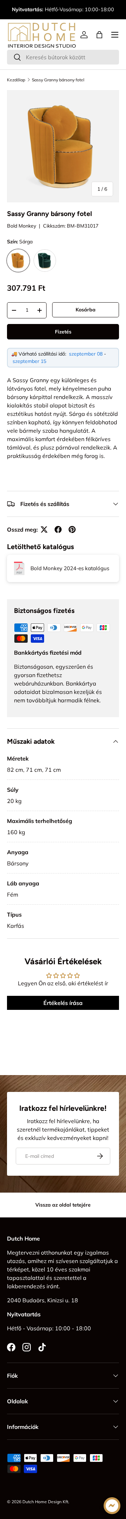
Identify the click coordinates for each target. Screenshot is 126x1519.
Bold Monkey (21, 226)
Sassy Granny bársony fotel (58, 80)
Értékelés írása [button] (63, 1002)
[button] (99, 34)
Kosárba (86, 309)
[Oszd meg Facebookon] (58, 529)
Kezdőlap (16, 80)
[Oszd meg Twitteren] (44, 529)
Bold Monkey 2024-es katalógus (69, 568)
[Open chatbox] (112, 1505)
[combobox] (63, 57)
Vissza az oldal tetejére (63, 1205)
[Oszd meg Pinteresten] (72, 529)
